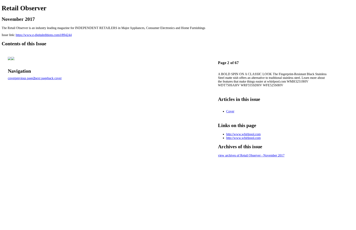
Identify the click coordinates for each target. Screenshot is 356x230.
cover (11, 78)
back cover (54, 78)
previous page (24, 78)
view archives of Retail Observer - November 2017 (251, 155)
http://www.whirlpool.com (243, 134)
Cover (230, 111)
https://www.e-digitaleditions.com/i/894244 (44, 35)
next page (41, 78)
